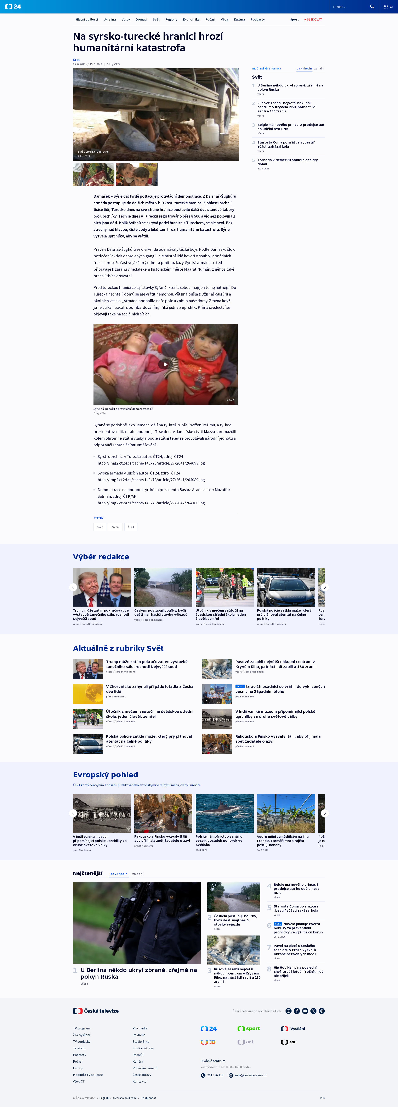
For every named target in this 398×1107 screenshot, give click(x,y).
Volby (126, 19)
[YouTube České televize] (305, 1011)
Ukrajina (110, 19)
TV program (81, 1028)
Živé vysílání (81, 1035)
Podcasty (258, 19)
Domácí (141, 19)
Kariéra (138, 1061)
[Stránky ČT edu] (288, 1042)
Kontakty (139, 1081)
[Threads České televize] (321, 1011)
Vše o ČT (79, 1081)
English (104, 1098)
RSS (322, 1098)
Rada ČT (138, 1055)
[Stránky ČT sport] (249, 1028)
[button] (165, 364)
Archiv (115, 527)
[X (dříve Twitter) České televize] (313, 1011)
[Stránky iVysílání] (293, 1028)
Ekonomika (191, 19)
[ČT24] (13, 6)
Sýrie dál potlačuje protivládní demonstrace (121, 409)
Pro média (140, 1028)
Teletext (79, 1048)
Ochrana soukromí (124, 1098)
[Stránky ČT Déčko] (208, 1042)
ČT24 (76, 60)
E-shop (78, 1068)
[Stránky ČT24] (209, 1028)
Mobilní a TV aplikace (88, 1075)
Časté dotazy (142, 1075)
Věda (224, 19)
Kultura (239, 19)
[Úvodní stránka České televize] (96, 1011)
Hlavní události (87, 19)
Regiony (171, 19)
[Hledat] (372, 6)
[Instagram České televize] (288, 1011)
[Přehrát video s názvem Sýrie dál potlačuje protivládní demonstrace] (165, 364)
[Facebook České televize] (297, 1011)
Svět (156, 19)
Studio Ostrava (143, 1048)
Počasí (210, 19)
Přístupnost (148, 1098)
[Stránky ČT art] (246, 1042)
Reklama (139, 1035)
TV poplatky (81, 1041)
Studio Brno (141, 1041)
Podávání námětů (145, 1068)
